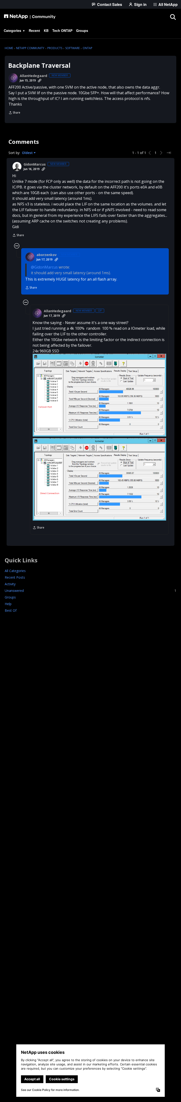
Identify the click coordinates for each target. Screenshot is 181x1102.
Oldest (28, 152)
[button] (99, 395)
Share (14, 113)
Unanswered (90, 590)
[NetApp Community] (30, 17)
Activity (10, 584)
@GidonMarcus (44, 267)
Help (8, 604)
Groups (10, 597)
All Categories (15, 570)
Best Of (10, 610)
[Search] (172, 16)
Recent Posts (15, 577)
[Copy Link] (39, 80)
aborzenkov (47, 255)
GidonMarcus (35, 164)
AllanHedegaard (33, 76)
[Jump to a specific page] (169, 153)
